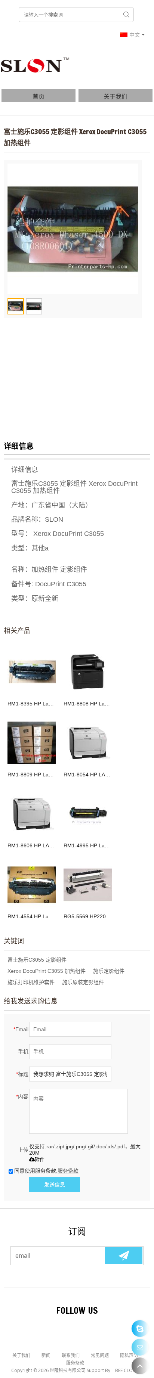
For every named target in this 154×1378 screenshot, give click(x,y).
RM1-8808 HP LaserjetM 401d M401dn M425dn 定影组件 (88, 704)
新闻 (45, 1355)
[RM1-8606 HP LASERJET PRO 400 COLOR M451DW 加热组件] (31, 813)
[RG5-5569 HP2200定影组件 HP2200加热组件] (88, 884)
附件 (39, 1160)
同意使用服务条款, (46, 1171)
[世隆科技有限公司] (35, 65)
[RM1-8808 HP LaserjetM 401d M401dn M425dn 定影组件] (88, 672)
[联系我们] (140, 1347)
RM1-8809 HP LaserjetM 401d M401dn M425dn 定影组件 (31, 775)
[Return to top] (140, 1365)
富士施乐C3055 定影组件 (37, 960)
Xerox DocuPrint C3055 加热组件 (46, 971)
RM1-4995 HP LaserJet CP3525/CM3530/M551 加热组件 (88, 845)
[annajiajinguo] (140, 1328)
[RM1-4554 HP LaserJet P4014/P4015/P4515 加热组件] (31, 884)
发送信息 (54, 1185)
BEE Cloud (127, 1370)
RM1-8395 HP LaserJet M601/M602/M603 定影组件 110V (31, 704)
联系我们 (71, 1355)
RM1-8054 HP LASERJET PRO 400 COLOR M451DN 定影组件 (88, 775)
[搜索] (126, 14)
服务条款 (68, 1171)
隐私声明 (129, 1355)
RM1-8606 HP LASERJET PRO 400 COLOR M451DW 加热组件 (31, 845)
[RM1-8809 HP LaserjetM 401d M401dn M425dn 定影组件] (31, 743)
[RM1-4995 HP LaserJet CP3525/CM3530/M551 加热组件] (88, 813)
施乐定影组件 (108, 971)
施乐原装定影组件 (83, 982)
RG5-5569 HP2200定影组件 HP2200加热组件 (88, 916)
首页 (38, 96)
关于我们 (115, 96)
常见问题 (100, 1355)
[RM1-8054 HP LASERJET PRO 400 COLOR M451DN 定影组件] (88, 743)
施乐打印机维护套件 (31, 982)
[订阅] (123, 1255)
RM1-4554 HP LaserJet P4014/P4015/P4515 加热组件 (31, 916)
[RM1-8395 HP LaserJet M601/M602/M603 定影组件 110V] (31, 672)
